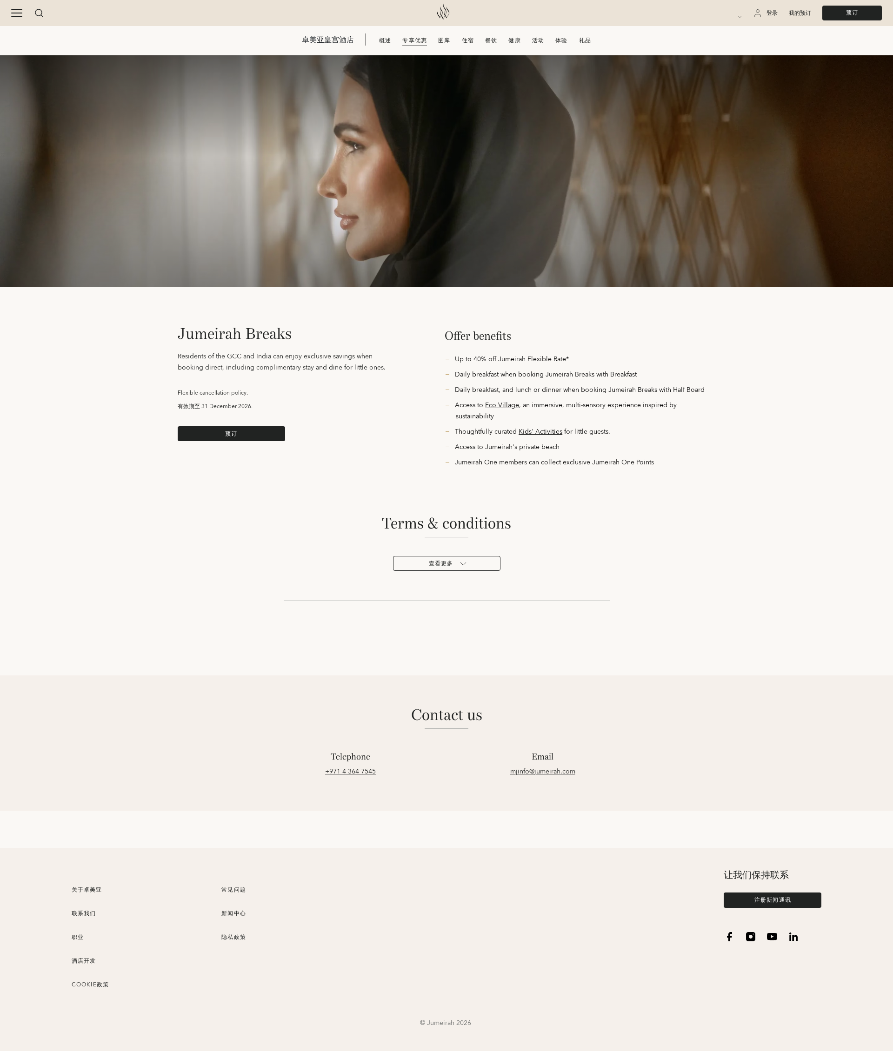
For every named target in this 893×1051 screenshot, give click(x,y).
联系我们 (84, 914)
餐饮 (491, 41)
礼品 (585, 41)
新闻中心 (233, 914)
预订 (852, 13)
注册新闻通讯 (772, 900)
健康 (514, 41)
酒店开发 (84, 961)
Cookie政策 (90, 985)
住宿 (468, 41)
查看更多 (441, 563)
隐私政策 (233, 937)
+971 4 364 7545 (350, 771)
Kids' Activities (540, 431)
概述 (385, 41)
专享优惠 (414, 41)
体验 (561, 41)
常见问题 (233, 890)
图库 (444, 41)
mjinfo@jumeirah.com (542, 771)
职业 (78, 937)
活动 (538, 41)
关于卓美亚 (87, 890)
